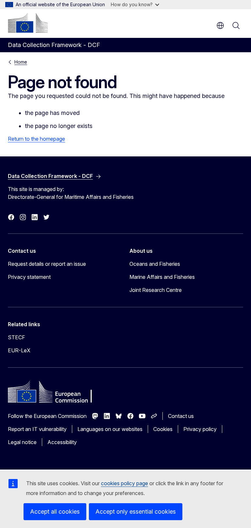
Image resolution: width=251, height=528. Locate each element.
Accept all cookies (55, 511)
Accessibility (62, 442)
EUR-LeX (19, 350)
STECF (16, 337)
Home (20, 62)
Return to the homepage (36, 139)
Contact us (181, 416)
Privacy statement (29, 277)
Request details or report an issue (47, 264)
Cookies (163, 429)
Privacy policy (200, 429)
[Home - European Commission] (28, 23)
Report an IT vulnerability (37, 429)
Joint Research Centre (155, 290)
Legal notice (22, 442)
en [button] (220, 25)
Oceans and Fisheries (154, 264)
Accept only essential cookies (135, 511)
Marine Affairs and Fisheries (162, 277)
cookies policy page (124, 483)
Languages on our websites (109, 429)
